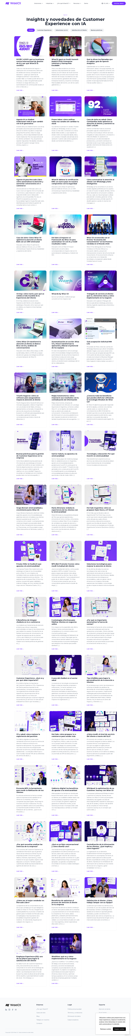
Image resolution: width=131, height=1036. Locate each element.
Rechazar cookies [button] (105, 1029)
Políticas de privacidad (74, 1009)
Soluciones (37, 3)
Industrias (49, 3)
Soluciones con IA (62, 30)
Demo (86, 3)
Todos (31, 30)
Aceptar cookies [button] (119, 1029)
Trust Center (103, 1012)
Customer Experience (44, 30)
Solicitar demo (119, 3)
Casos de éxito (40, 1012)
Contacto (39, 1023)
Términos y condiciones (75, 1012)
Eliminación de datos (74, 1016)
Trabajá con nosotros (42, 1020)
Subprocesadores (73, 1020)
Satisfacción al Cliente (79, 30)
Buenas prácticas (96, 30)
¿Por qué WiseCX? (63, 3)
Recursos (76, 3)
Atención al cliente (104, 1009)
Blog (37, 1016)
